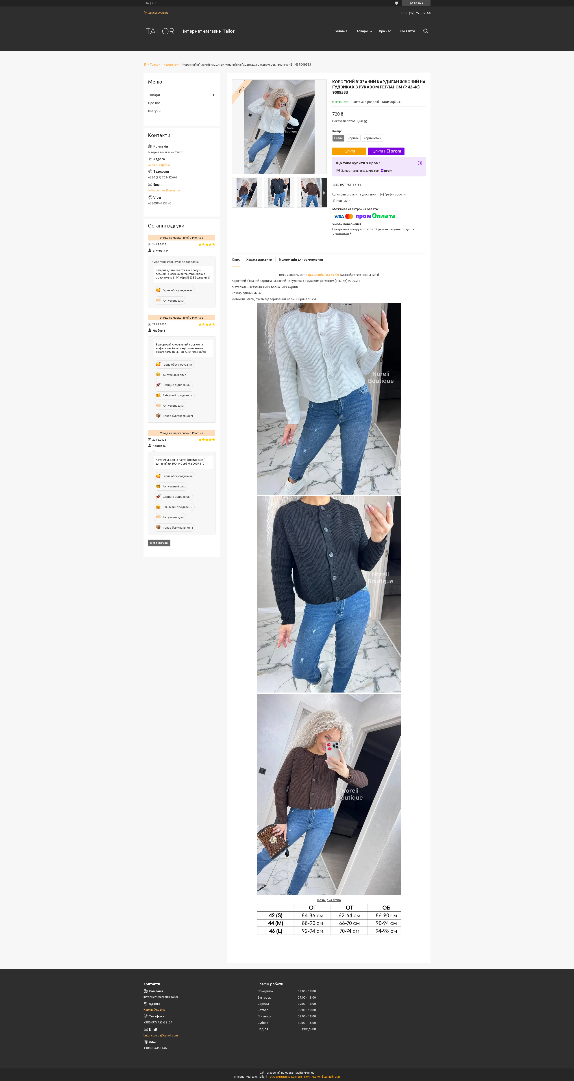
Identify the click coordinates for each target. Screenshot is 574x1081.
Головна (341, 31)
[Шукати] (424, 31)
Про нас (385, 31)
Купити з (378, 151)
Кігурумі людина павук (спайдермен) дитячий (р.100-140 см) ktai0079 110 (180, 461)
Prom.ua (309, 1072)
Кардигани (171, 64)
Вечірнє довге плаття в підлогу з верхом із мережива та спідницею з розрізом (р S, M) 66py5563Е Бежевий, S (183, 273)
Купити (349, 151)
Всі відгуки (159, 542)
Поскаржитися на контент (285, 1076)
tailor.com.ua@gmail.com (165, 190)
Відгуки (154, 111)
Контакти (407, 31)
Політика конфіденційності (322, 1076)
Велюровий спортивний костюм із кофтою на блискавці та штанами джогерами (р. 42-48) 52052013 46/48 (181, 348)
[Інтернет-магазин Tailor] (160, 31)
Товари (362, 31)
